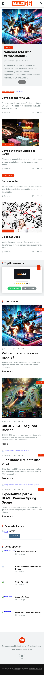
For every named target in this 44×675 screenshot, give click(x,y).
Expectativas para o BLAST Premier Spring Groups (19, 498)
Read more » (7, 371)
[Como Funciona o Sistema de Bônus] (22, 132)
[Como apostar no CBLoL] (22, 92)
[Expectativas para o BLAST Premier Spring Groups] (22, 485)
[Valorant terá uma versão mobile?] (22, 26)
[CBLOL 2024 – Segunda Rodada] (22, 398)
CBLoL (40, 382)
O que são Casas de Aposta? (28, 612)
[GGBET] (22, 278)
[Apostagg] (22, 3)
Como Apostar (10, 181)
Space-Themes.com (35, 669)
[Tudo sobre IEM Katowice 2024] (22, 451)
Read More (30, 288)
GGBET (12, 531)
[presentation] (20, 82)
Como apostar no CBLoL (16, 97)
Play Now (15, 288)
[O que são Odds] (22, 217)
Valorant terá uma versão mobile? (17, 54)
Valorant (39, 309)
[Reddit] (22, 656)
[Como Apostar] (22, 176)
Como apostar (8, 92)
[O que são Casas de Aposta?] (8, 611)
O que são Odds (11, 236)
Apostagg (16, 669)
